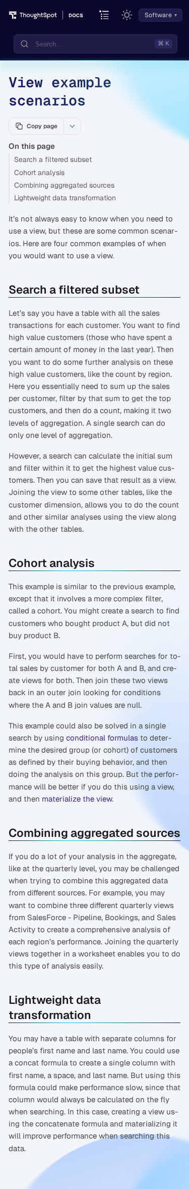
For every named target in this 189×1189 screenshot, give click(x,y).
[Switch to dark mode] (127, 15)
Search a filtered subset (53, 159)
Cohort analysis (39, 172)
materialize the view (77, 799)
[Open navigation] (104, 15)
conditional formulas (102, 738)
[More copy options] (72, 126)
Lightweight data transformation (65, 197)
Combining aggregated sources (64, 185)
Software (158, 15)
